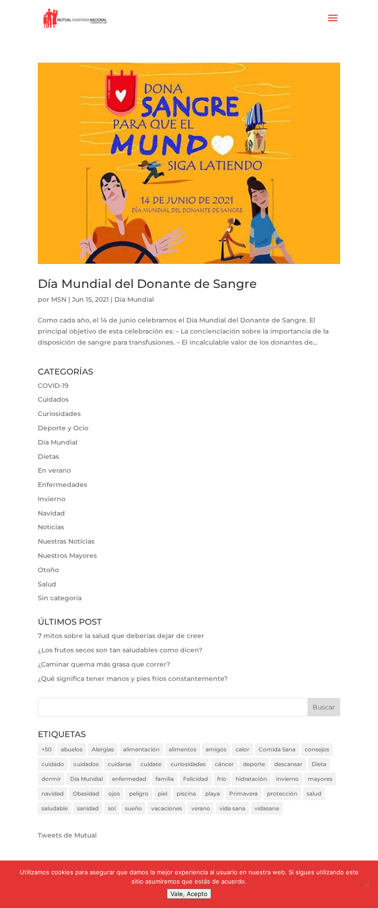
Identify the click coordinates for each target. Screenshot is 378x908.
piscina (186, 793)
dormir (51, 778)
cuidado (52, 764)
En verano (54, 470)
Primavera (243, 793)
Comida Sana (277, 749)
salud (314, 793)
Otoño (48, 570)
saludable (54, 808)
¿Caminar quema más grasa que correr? (104, 664)
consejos (317, 749)
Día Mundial (134, 299)
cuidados (86, 764)
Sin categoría (60, 598)
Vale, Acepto (189, 893)
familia (164, 778)
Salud (47, 584)
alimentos (182, 749)
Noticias (51, 527)
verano (200, 808)
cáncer (224, 764)
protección (282, 793)
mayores (320, 778)
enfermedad (129, 778)
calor (242, 749)
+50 (46, 749)
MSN (58, 299)
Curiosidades (59, 414)
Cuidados (53, 399)
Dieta (319, 764)
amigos (216, 749)
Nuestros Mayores (67, 555)
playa (212, 793)
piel (162, 793)
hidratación (251, 778)
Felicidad (195, 778)
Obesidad (86, 793)
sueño (133, 808)
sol (112, 808)
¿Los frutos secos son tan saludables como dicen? (120, 650)
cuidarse (119, 764)
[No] (366, 884)
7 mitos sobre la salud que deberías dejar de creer (121, 636)
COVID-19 (53, 385)
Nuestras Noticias (66, 541)
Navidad (51, 513)
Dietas (48, 456)
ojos (114, 793)
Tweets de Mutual (67, 835)
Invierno (51, 499)
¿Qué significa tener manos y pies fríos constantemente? (133, 678)
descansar (288, 764)
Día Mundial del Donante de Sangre (147, 283)
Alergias (103, 749)
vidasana (266, 808)
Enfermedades (62, 484)
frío (221, 778)
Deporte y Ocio (63, 428)
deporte (254, 764)
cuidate (151, 764)
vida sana (232, 808)
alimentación (141, 749)
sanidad (88, 808)
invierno (287, 778)
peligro (138, 793)
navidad (52, 793)
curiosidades (188, 764)
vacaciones (166, 808)
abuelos (72, 749)
